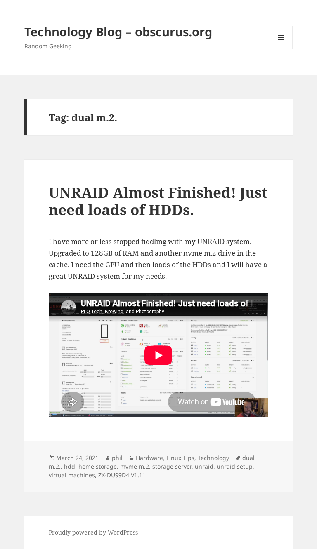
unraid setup (235, 466)
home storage (97, 466)
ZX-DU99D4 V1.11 (122, 475)
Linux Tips (180, 458)
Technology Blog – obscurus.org (118, 31)
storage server (172, 466)
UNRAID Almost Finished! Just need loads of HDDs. (158, 201)
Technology (213, 458)
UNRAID (211, 241)
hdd (69, 466)
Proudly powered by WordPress (93, 532)
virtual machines (72, 475)
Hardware (149, 458)
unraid (204, 466)
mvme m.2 (134, 466)
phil (117, 458)
